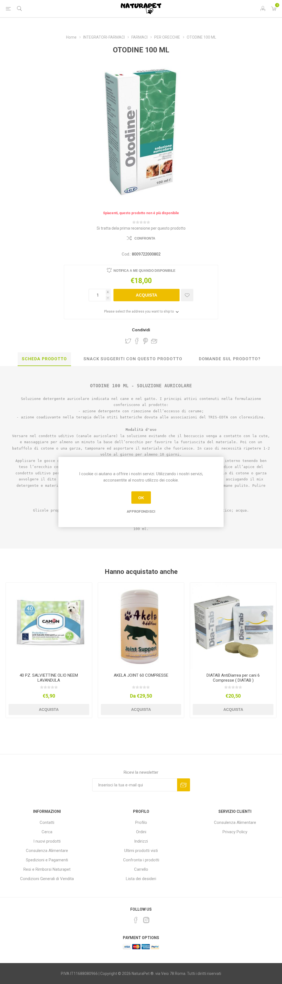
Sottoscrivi (183, 784)
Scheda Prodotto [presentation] (44, 358)
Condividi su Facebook (137, 341)
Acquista (146, 295)
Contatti (47, 822)
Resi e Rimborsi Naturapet (46, 869)
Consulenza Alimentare (47, 850)
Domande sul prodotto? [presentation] (230, 358)
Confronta (144, 238)
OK (141, 497)
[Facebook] (135, 920)
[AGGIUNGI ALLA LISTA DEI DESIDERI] (187, 295)
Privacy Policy (235, 831)
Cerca (47, 831)
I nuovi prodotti (47, 841)
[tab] (44, 359)
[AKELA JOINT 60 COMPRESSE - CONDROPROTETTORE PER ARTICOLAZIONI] (141, 626)
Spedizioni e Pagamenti (47, 859)
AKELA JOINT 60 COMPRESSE (141, 675)
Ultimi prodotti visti (141, 850)
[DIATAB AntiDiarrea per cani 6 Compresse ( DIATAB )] (233, 626)
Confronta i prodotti (141, 859)
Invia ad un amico (154, 341)
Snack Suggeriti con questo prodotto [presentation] (132, 358)
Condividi (141, 329)
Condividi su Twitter (128, 341)
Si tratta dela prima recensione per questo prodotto (141, 228)
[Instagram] (146, 920)
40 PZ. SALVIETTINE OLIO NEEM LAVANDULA (49, 678)
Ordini (141, 831)
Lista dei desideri (141, 878)
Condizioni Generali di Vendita (47, 878)
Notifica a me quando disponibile (144, 271)
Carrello (141, 869)
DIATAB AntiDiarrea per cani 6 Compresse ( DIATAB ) (233, 678)
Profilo (141, 822)
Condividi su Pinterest (145, 341)
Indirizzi (141, 841)
